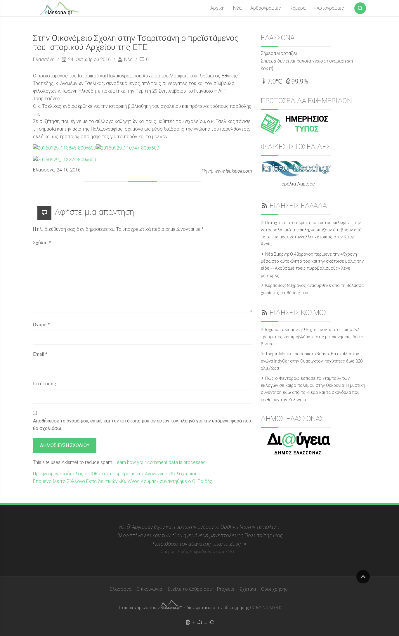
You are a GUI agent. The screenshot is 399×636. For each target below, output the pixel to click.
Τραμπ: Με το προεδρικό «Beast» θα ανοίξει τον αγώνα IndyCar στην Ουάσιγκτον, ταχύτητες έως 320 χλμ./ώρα (311, 361)
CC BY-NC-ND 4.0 (265, 607)
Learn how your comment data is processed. (161, 462)
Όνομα (41, 324)
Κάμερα (298, 8)
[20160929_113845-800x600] (64, 148)
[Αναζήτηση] (360, 7)
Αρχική (217, 8)
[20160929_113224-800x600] (64, 159)
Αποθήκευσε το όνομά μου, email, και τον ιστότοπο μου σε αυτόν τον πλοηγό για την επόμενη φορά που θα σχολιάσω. (142, 424)
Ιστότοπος (44, 384)
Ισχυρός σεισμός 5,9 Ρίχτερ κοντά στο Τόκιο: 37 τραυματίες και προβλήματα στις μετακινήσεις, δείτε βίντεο (312, 336)
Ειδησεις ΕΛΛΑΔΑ (298, 206)
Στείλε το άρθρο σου (189, 589)
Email (40, 354)
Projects (225, 589)
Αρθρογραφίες (265, 8)
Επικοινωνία (149, 589)
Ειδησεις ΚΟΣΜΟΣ (298, 313)
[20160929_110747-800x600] (127, 148)
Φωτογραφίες (329, 8)
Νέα (237, 8)
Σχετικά (248, 589)
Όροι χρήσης (274, 589)
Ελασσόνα (44, 59)
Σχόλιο (42, 242)
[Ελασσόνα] (59, 8)
